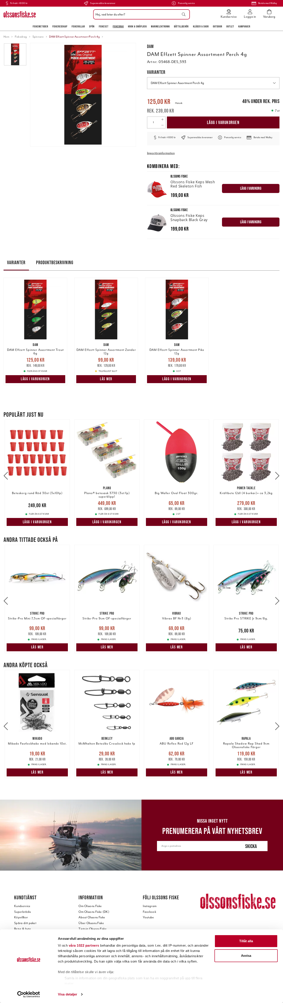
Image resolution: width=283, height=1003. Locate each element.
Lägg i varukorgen (223, 122)
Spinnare (38, 36)
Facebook (149, 912)
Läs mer (106, 379)
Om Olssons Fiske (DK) (93, 912)
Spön (91, 26)
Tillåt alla (246, 941)
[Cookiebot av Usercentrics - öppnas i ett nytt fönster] (28, 994)
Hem (6, 36)
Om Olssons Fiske (90, 906)
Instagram (150, 906)
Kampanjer (244, 26)
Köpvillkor (21, 917)
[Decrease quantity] (162, 125)
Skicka (251, 846)
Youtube (148, 917)
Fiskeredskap (59, 26)
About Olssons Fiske (91, 917)
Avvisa (246, 955)
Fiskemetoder (40, 26)
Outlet (230, 26)
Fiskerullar (78, 26)
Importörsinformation (161, 153)
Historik (178, 103)
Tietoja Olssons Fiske (92, 929)
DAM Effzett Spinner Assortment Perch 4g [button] (177, 83)
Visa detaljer (67, 994)
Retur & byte (22, 929)
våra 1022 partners (84, 945)
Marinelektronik (160, 26)
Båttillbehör (181, 26)
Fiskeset (104, 26)
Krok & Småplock (137, 26)
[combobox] (140, 14)
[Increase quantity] (162, 119)
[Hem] (20, 14)
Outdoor (217, 26)
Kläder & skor (201, 26)
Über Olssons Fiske (91, 923)
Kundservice (22, 906)
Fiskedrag (118, 26)
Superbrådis (22, 912)
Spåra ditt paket (25, 923)
